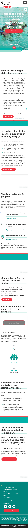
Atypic (14, 526)
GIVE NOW (13, 31)
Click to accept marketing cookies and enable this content (14, 322)
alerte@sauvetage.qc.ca (9, 500)
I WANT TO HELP (8, 169)
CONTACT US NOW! (8, 459)
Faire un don (11, 510)
